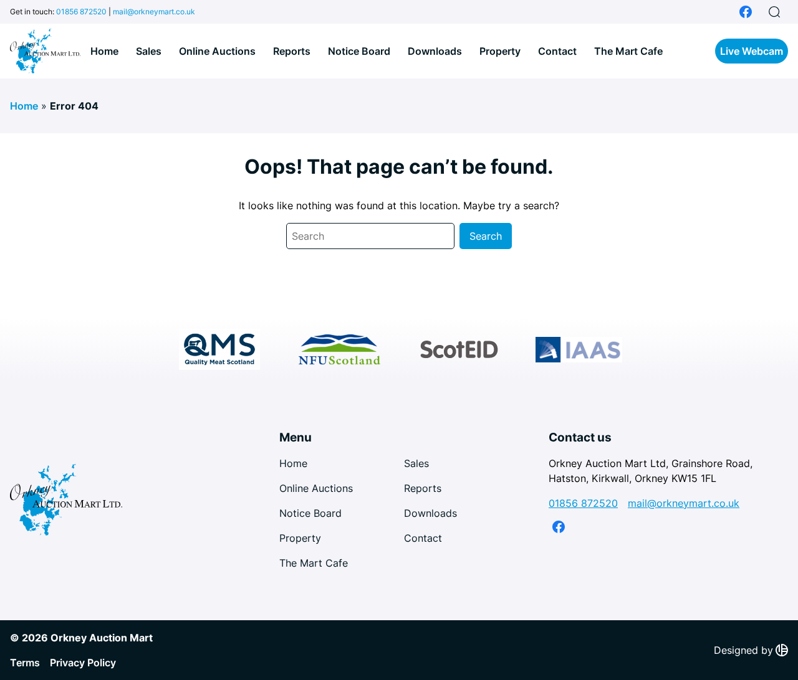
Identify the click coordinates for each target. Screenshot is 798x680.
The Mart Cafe (628, 51)
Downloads (435, 51)
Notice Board (359, 51)
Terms (25, 662)
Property (500, 51)
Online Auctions (217, 51)
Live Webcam (751, 51)
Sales (148, 51)
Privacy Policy (83, 662)
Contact (557, 51)
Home (104, 51)
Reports (291, 51)
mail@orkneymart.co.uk (154, 11)
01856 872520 (81, 11)
